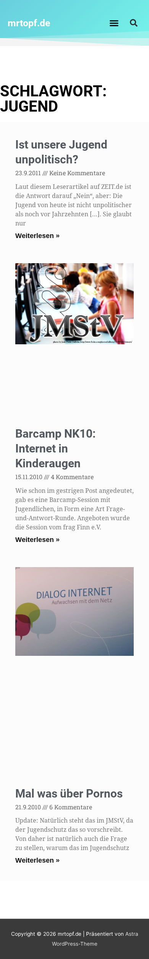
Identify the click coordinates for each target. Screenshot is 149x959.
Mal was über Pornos (69, 793)
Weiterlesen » (37, 236)
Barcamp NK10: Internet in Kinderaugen (55, 448)
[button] (114, 23)
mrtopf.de (29, 23)
